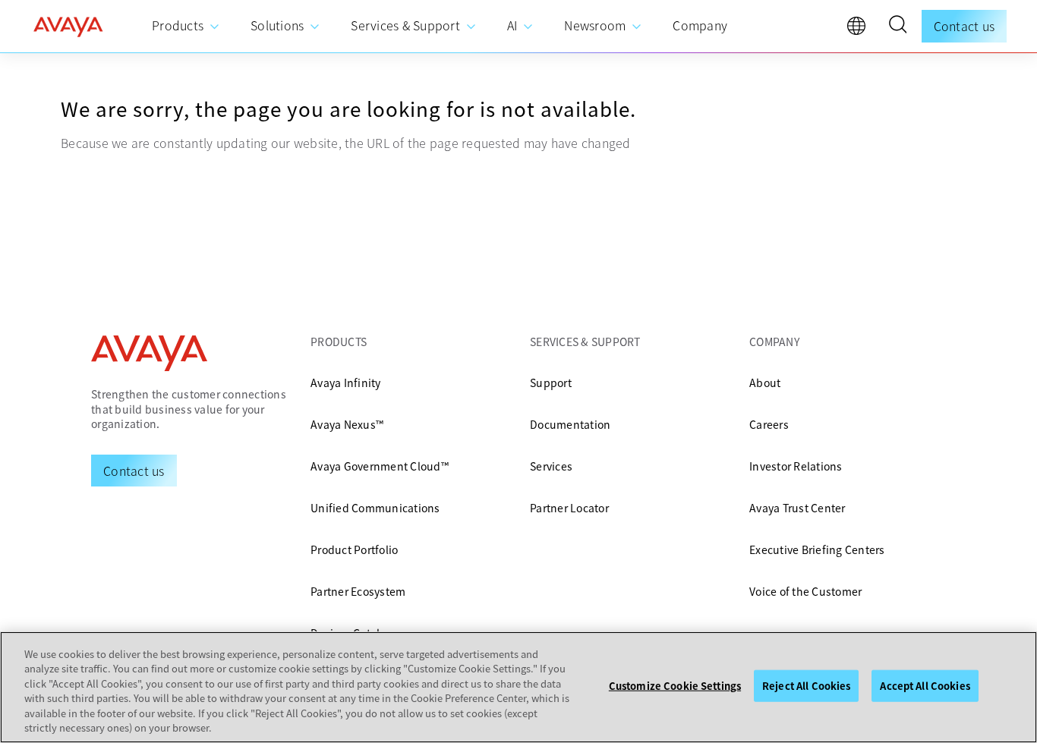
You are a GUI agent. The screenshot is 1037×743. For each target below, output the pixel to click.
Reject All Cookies (806, 685)
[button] (897, 26)
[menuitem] (186, 26)
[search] (897, 26)
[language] (860, 29)
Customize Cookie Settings (675, 685)
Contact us (964, 26)
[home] (68, 27)
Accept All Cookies (924, 685)
